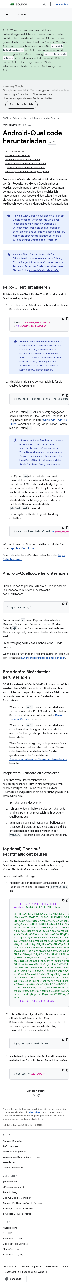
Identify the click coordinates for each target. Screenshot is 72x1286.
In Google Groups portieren (17, 1213)
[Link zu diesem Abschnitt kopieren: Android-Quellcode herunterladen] (6, 579)
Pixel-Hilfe (8, 1233)
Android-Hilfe (10, 1227)
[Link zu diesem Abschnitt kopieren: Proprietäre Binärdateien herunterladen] (33, 678)
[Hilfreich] (24, 124)
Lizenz (64, 1266)
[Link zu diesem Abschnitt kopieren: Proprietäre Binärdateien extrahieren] (62, 773)
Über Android (10, 1266)
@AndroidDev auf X (13, 1186)
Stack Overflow (11, 1249)
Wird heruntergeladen (14, 1151)
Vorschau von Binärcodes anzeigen (21, 1156)
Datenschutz (12, 1272)
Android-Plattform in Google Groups (22, 1203)
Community (27, 1266)
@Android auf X (11, 1181)
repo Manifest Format (23, 548)
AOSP (5, 118)
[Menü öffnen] (5, 4)
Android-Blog (10, 1192)
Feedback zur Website (34, 1272)
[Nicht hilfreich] (29, 124)
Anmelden (62, 4)
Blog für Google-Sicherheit (17, 1197)
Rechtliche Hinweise (47, 1266)
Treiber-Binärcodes (13, 1167)
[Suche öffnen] (44, 4)
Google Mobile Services (15, 1243)
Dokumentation (14, 14)
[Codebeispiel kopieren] (67, 319)
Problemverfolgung (13, 1254)
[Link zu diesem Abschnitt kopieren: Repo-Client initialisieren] (53, 288)
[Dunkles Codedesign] (63, 319)
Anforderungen (11, 1146)
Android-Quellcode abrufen (44, 270)
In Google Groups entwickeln (18, 1208)
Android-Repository (13, 1140)
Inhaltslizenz (35, 1112)
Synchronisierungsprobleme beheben (43, 658)
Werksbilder (9, 1162)
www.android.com (13, 1238)
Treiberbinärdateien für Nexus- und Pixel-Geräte (38, 759)
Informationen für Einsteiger (46, 118)
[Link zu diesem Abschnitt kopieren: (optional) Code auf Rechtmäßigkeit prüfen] (50, 855)
